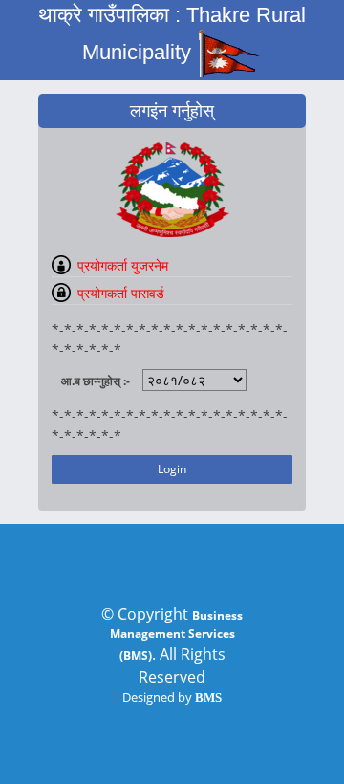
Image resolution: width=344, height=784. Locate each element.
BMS (208, 697)
